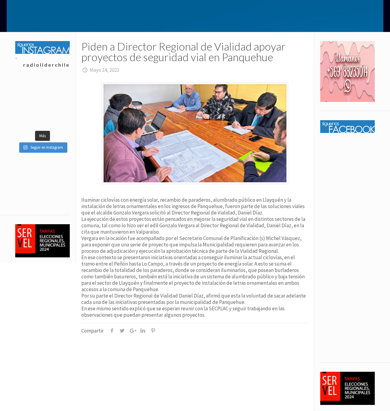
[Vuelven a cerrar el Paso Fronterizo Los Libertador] (55, 87)
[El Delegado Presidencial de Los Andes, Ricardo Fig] (55, 102)
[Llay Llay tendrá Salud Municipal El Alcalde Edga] (28, 87)
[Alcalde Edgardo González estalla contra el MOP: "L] (28, 102)
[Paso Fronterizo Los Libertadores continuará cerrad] (55, 118)
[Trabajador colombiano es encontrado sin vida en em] (28, 118)
